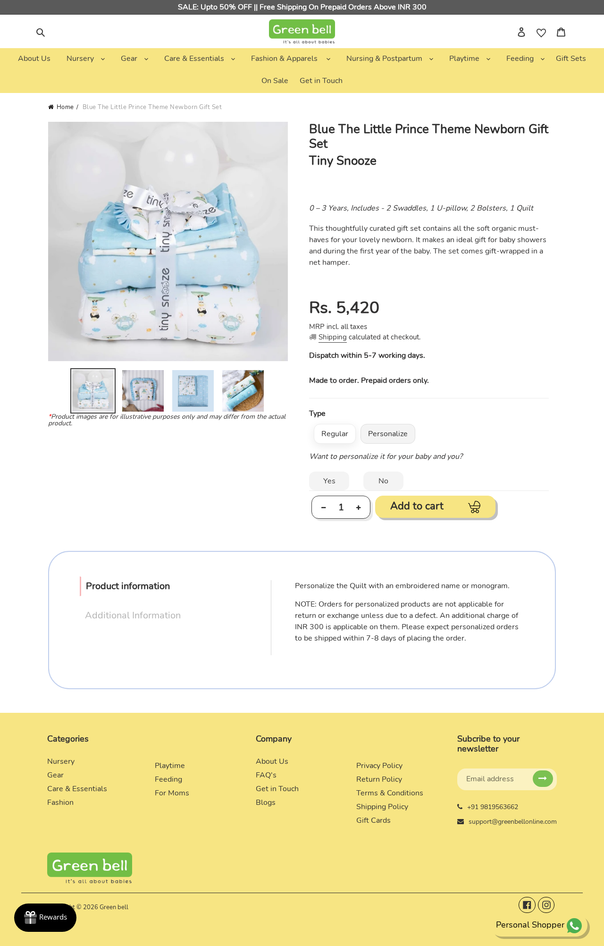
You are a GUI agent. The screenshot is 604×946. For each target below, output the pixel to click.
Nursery (61, 761)
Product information (128, 586)
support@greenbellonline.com (513, 821)
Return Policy (379, 779)
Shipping (333, 337)
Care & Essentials (77, 789)
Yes (329, 481)
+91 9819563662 (492, 806)
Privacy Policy (379, 765)
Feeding (168, 779)
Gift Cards (373, 820)
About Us (272, 761)
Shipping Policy (382, 807)
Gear (55, 775)
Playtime (170, 765)
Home (65, 107)
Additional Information (133, 615)
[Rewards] (45, 918)
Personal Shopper (530, 924)
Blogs (266, 802)
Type (317, 413)
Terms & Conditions (389, 793)
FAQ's (266, 775)
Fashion (60, 802)
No (383, 481)
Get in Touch (277, 789)
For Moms (172, 793)
